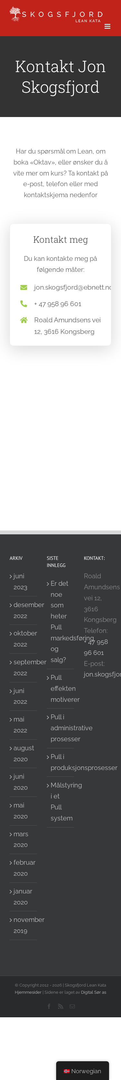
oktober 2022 (24, 638)
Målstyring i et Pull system (61, 801)
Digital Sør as (93, 992)
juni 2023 (20, 581)
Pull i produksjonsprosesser (61, 762)
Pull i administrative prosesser (61, 728)
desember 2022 (24, 610)
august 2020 (24, 753)
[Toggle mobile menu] (108, 26)
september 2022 (24, 667)
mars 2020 (21, 839)
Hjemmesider (28, 992)
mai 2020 (21, 810)
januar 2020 (23, 896)
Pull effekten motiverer (61, 688)
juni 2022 (20, 696)
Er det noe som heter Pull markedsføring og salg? (61, 622)
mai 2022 (20, 724)
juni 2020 (21, 782)
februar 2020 (24, 868)
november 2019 (24, 925)
